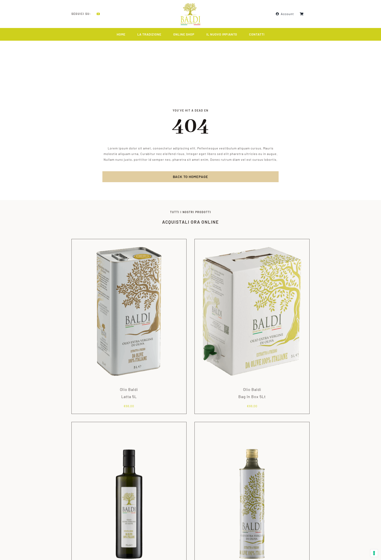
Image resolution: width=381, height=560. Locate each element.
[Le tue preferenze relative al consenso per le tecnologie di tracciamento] (374, 553)
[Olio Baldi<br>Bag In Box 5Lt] (252, 244)
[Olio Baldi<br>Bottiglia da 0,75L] (129, 427)
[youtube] (98, 13)
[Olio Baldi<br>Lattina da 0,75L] (252, 427)
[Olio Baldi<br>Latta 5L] (129, 244)
